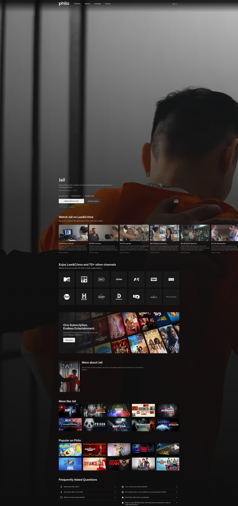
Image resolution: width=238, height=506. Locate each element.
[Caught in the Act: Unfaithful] (94, 449)
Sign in (174, 4)
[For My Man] (119, 464)
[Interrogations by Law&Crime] (143, 424)
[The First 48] (167, 449)
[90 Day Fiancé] (94, 464)
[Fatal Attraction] (143, 449)
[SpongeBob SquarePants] (70, 449)
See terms (71, 207)
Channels (97, 4)
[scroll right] (235, 232)
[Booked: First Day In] (143, 410)
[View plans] (119, 332)
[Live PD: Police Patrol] (70, 424)
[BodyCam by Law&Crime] (70, 410)
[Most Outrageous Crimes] (167, 410)
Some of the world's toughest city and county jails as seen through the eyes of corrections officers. (85, 186)
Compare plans (93, 201)
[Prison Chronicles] (94, 424)
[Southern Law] (119, 410)
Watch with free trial (71, 201)
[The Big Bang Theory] (167, 464)
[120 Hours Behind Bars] (94, 410)
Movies (87, 4)
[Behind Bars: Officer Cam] (167, 424)
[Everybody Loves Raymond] (143, 464)
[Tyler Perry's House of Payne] (70, 464)
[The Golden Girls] (119, 449)
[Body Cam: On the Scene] (119, 424)
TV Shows (77, 4)
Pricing (107, 4)
